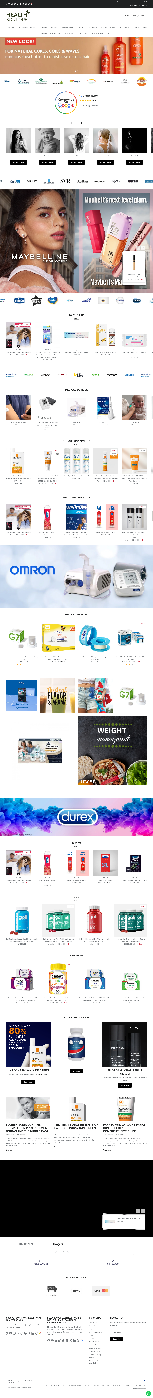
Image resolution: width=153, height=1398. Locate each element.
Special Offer (69, 33)
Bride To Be (10, 27)
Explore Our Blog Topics (140, 1385)
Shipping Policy (94, 1351)
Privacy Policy (94, 1345)
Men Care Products (76, 497)
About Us (92, 1326)
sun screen (76, 441)
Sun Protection (125, 27)
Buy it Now (125, 1085)
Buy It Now (28, 1082)
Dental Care (83, 33)
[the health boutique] (18, 16)
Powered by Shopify (26, 1387)
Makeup (80, 27)
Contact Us (93, 1322)
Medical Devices (97, 33)
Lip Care (54, 27)
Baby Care (76, 315)
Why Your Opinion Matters (75, 1385)
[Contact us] (148, 1393)
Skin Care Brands (141, 27)
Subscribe (116, 1339)
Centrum (76, 955)
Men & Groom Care (108, 27)
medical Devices (76, 614)
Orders (118, 1)
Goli (77, 897)
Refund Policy (94, 1341)
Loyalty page (124, 1)
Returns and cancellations (140, 1388)
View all (76, 319)
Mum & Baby (92, 27)
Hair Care (43, 27)
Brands (110, 33)
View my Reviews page (136, 1)
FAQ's (91, 1329)
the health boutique (15, 1387)
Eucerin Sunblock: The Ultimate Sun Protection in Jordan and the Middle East (27, 1128)
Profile (145, 1)
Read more (10, 1150)
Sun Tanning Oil (67, 27)
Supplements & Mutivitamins (50, 33)
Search (91, 1338)
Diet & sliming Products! (27, 27)
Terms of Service (95, 1348)
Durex (76, 843)
